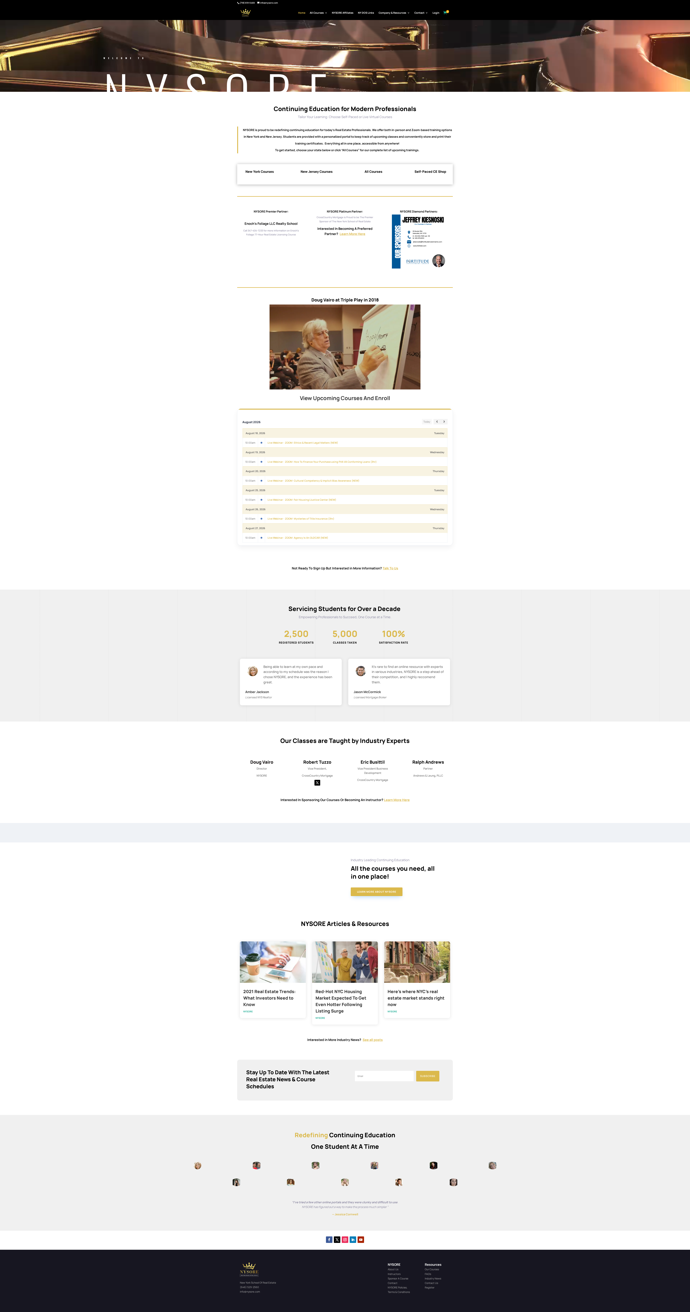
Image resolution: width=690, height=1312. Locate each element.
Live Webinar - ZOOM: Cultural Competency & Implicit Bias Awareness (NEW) (313, 480)
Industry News (433, 1278)
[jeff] (419, 267)
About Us (393, 1269)
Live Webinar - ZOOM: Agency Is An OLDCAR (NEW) (298, 537)
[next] (444, 421)
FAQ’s (428, 1274)
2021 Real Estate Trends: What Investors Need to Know (269, 997)
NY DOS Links (366, 13)
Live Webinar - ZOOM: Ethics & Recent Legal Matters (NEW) (303, 442)
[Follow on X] (317, 783)
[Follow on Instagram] (345, 1239)
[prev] (437, 421)
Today (426, 421)
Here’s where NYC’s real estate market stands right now (416, 997)
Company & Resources (392, 13)
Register (429, 1287)
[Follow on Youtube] (361, 1239)
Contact (419, 13)
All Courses (317, 13)
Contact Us (431, 1283)
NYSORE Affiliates (342, 13)
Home (301, 13)
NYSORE (248, 1011)
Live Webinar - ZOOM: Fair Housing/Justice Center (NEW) (302, 499)
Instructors (394, 1274)
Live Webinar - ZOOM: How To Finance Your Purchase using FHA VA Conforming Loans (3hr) (322, 461)
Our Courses (432, 1269)
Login (436, 13)
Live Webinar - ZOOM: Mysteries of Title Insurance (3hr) (301, 518)
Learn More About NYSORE (376, 891)
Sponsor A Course (398, 1278)
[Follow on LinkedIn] (353, 1239)
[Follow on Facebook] (329, 1239)
